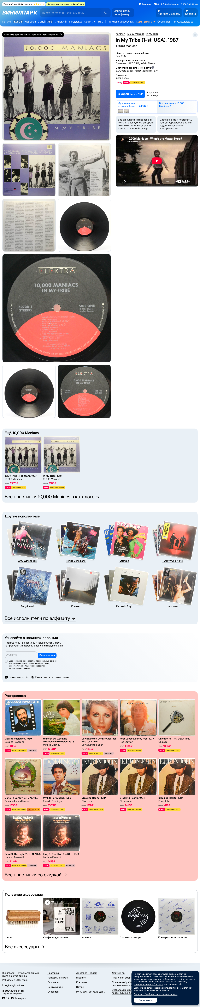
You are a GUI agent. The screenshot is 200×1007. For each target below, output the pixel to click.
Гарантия (81, 977)
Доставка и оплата (86, 972)
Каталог (12, 21)
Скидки (61, 21)
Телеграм (20, 998)
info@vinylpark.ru (169, 4)
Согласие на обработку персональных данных (125, 991)
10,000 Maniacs (126, 46)
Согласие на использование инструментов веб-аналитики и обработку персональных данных (163, 989)
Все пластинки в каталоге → (52, 496)
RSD (100, 21)
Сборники (90, 21)
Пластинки (53, 972)
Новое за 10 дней (38, 21)
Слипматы (53, 982)
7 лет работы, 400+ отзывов (24, 4)
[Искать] (105, 12)
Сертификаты (146, 21)
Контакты (81, 982)
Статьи (80, 986)
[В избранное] (195, 34)
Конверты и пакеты (58, 977)
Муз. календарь (183, 21)
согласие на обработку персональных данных (35, 661)
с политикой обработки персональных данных (27, 667)
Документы (118, 972)
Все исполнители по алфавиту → (40, 618)
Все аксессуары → (25, 947)
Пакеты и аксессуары (121, 21)
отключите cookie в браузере (148, 984)
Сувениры (163, 21)
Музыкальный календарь (90, 991)
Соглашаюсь (145, 1000)
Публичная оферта (122, 977)
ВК (7, 998)
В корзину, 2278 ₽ (130, 94)
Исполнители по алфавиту (122, 12)
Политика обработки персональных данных (124, 984)
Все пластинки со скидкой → (36, 875)
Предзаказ (75, 21)
